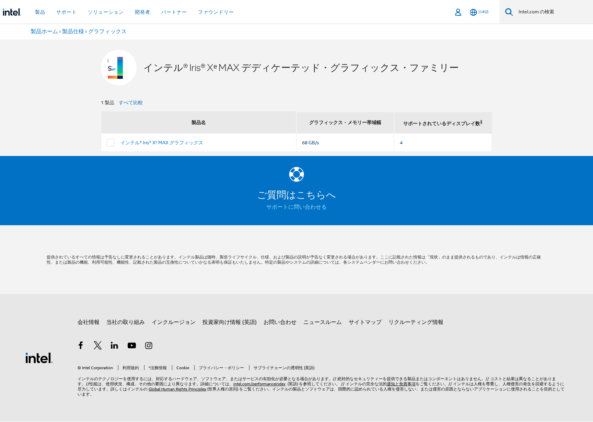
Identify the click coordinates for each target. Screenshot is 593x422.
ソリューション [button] (106, 12)
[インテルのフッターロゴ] (39, 357)
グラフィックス (107, 31)
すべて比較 (131, 102)
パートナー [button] (174, 12)
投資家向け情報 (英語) (229, 322)
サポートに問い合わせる (296, 207)
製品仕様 (73, 31)
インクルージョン (174, 322)
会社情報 (89, 322)
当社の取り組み (125, 322)
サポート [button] (66, 12)
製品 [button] (40, 12)
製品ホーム (44, 31)
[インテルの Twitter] (98, 346)
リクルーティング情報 (415, 322)
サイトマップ (365, 322)
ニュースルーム (322, 322)
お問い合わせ (280, 322)
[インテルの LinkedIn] (114, 346)
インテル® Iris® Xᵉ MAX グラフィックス (161, 143)
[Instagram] (148, 346)
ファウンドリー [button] (216, 12)
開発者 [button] (142, 12)
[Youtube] (132, 346)
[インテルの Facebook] (80, 346)
